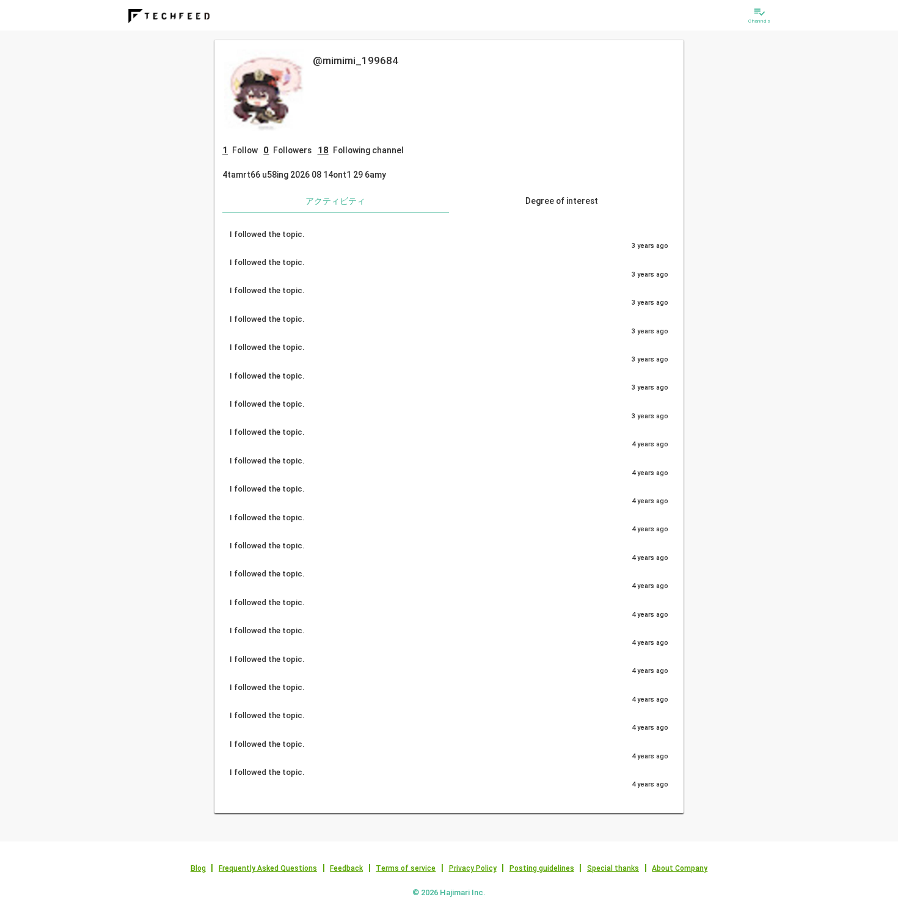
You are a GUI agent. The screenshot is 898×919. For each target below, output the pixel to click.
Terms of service (406, 868)
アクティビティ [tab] (335, 201)
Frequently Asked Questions (268, 868)
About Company (679, 868)
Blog (198, 868)
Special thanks (613, 868)
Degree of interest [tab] (561, 201)
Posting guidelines (541, 868)
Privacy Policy (473, 868)
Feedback (346, 868)
